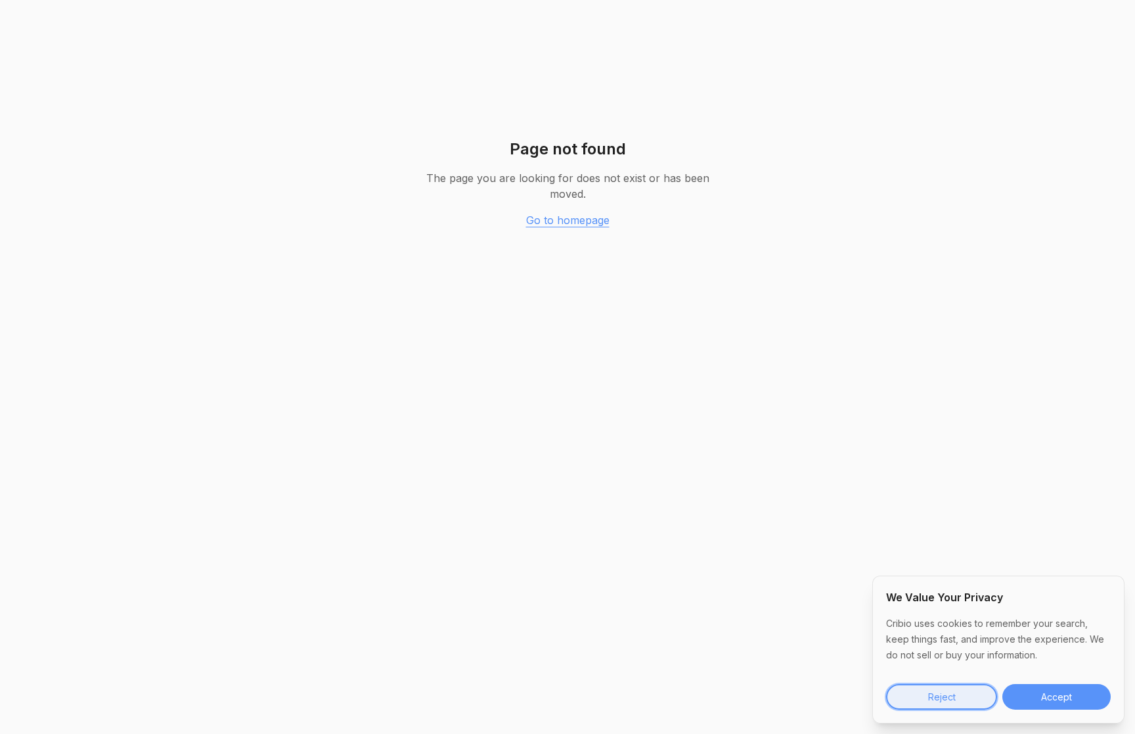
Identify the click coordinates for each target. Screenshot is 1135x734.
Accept (1056, 696)
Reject (942, 696)
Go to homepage (568, 220)
